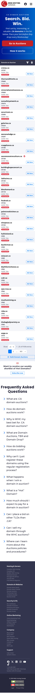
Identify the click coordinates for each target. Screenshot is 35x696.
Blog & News (10, 633)
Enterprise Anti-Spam (13, 607)
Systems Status (11, 655)
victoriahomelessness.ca (12, 90)
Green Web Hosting (12, 638)
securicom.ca (7, 112)
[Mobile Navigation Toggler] (31, 4)
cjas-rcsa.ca (6, 289)
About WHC (10, 634)
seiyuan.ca (5, 256)
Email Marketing (11, 620)
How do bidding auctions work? (15, 448)
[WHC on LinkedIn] (17, 662)
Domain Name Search (13, 587)
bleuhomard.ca (7, 189)
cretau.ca (5, 68)
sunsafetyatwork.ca (9, 101)
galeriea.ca (6, 123)
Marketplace (10, 626)
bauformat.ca (7, 245)
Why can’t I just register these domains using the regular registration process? (17, 463)
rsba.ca (4, 311)
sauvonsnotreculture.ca (12, 156)
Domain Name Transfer (13, 589)
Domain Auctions (12, 591)
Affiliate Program (12, 622)
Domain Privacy (11, 611)
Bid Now (30, 74)
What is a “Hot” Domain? (15, 492)
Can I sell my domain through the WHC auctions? (17, 531)
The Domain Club (12, 593)
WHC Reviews (11, 636)
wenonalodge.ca (8, 134)
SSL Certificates (11, 604)
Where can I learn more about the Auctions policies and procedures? (16, 546)
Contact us (10, 642)
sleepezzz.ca (6, 222)
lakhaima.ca (6, 178)
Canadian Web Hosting (13, 569)
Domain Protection (12, 609)
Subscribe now (17, 373)
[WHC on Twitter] (13, 662)
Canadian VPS (11, 571)
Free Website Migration (13, 580)
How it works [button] (17, 50)
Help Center (10, 653)
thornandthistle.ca (9, 79)
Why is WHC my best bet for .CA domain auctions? (17, 422)
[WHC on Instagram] (21, 662)
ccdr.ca (4, 278)
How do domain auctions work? (15, 411)
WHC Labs (10, 646)
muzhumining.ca (8, 300)
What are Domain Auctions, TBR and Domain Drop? (17, 436)
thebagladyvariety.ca (10, 322)
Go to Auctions (17, 43)
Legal (12, 688)
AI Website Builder (12, 595)
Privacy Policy (20, 688)
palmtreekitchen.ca (9, 211)
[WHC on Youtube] (25, 662)
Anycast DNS (10, 578)
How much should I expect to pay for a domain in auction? (17, 504)
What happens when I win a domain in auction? (17, 480)
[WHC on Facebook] (9, 662)
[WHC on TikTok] (8, 665)
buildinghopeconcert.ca (11, 167)
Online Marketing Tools (13, 618)
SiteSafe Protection (12, 605)
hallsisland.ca (7, 234)
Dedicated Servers (12, 575)
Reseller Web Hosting (13, 573)
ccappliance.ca (7, 145)
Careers (9, 644)
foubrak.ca (5, 200)
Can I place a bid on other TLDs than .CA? (17, 517)
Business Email (11, 597)
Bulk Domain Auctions (19, 357)
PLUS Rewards (11, 624)
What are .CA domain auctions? (17, 400)
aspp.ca (4, 333)
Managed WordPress (13, 577)
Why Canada (10, 640)
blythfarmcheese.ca (10, 267)
